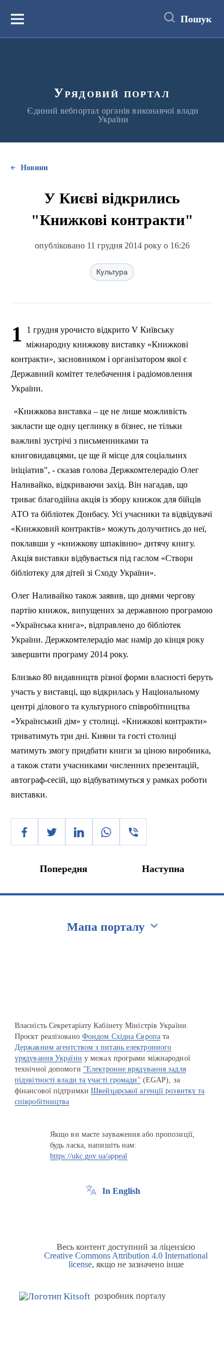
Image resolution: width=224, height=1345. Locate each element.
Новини (34, 168)
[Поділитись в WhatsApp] (106, 832)
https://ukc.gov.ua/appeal (89, 1156)
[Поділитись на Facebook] (24, 832)
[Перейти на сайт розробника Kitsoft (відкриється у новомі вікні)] (55, 1296)
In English (121, 1190)
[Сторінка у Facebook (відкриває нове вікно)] (91, 1215)
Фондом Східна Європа (121, 1036)
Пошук (196, 19)
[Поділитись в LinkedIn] (79, 832)
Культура (112, 271)
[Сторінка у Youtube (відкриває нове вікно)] (131, 1215)
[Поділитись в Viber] (133, 832)
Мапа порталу (106, 926)
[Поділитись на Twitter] (52, 832)
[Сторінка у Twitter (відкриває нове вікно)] (111, 1215)
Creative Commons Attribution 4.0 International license (126, 1260)
